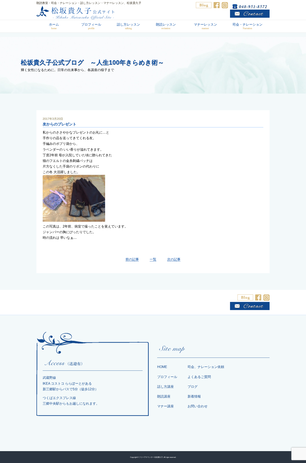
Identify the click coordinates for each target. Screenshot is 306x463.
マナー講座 (165, 406)
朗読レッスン (166, 26)
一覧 (153, 259)
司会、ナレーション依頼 (206, 367)
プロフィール (91, 26)
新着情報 (194, 396)
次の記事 (173, 259)
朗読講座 (163, 396)
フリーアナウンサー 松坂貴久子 (151, 457)
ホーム (54, 26)
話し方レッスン (128, 26)
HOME (162, 367)
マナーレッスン (205, 26)
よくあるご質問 (199, 377)
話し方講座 (165, 386)
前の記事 (132, 259)
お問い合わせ (198, 406)
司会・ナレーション (247, 26)
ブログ (193, 386)
